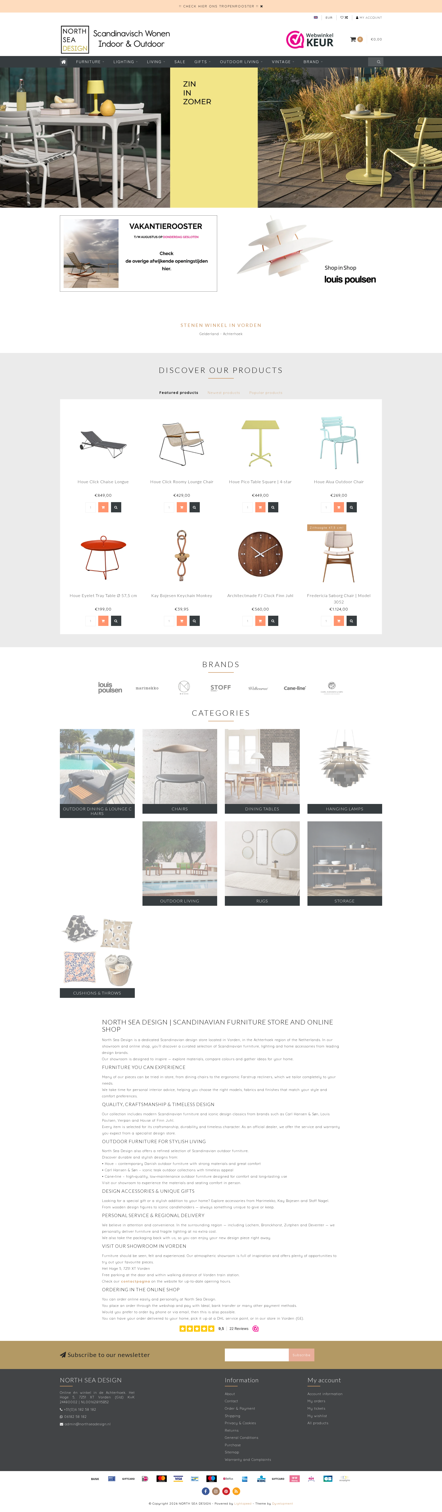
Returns (232, 1430)
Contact (231, 1401)
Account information (325, 1394)
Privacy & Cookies (240, 1423)
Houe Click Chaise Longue (103, 481)
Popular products (265, 392)
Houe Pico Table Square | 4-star (260, 481)
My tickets (316, 1408)
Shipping (232, 1416)
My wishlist (317, 1416)
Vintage (281, 61)
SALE (179, 61)
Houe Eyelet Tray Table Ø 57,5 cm (103, 595)
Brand (311, 61)
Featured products (178, 392)
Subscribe (302, 1355)
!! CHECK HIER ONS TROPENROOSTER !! (219, 6)
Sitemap (232, 1452)
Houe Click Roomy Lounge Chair (182, 481)
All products (317, 1423)
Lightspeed (243, 1503)
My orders (316, 1401)
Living (154, 61)
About (230, 1394)
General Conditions (241, 1438)
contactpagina (135, 1281)
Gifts (200, 61)
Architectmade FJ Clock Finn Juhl (260, 595)
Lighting (124, 61)
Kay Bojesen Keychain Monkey (181, 595)
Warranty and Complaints (248, 1460)
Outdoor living (239, 61)
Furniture (88, 61)
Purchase (233, 1445)
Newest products (224, 392)
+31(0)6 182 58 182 (80, 1409)
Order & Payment (240, 1408)
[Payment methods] (95, 1479)
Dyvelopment (282, 1503)
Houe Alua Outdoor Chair (339, 481)
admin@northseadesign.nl (88, 1424)
